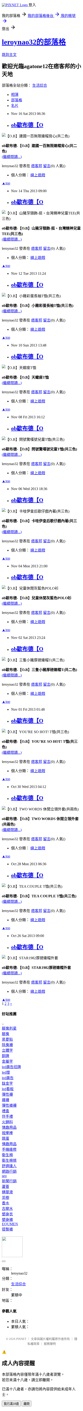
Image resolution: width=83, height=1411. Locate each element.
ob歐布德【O (27, 125)
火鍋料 (7, 1122)
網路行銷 (9, 1171)
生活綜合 (39, 85)
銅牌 (5, 1056)
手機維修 (9, 1149)
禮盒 (5, 1111)
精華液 (7, 1192)
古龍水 (7, 1209)
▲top (6, 183)
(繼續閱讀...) (12, 157)
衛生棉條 (9, 1160)
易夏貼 (7, 1039)
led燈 (6, 1072)
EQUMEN (10, 1224)
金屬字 (7, 1061)
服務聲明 (50, 1343)
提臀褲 (7, 1229)
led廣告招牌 (11, 1067)
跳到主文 (9, 55)
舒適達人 (9, 1166)
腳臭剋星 (9, 1028)
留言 (46, 166)
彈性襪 (7, 1094)
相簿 (14, 95)
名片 (14, 106)
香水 (5, 1203)
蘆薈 (5, 1187)
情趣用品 (9, 1127)
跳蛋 (5, 1138)
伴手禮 (7, 1116)
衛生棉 (7, 1155)
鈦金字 (7, 1083)
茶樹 (5, 1198)
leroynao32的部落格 (34, 42)
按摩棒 (7, 1133)
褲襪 (5, 1100)
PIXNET (21, 1339)
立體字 (7, 1050)
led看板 (8, 1089)
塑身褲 (7, 1220)
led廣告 (8, 1078)
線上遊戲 (37, 175)
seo (4, 1176)
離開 (27, 1403)
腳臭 (5, 1034)
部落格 (16, 100)
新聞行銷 (9, 1181)
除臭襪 (7, 1045)
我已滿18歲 (11, 1403)
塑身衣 (7, 1214)
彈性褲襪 (9, 1105)
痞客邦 (36, 166)
